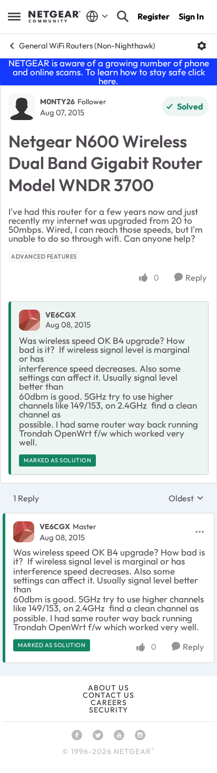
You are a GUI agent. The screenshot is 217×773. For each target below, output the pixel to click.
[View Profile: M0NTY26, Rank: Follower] (21, 107)
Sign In (191, 16)
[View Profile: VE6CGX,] (29, 320)
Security (108, 710)
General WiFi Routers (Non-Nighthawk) (87, 46)
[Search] (122, 16)
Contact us (108, 695)
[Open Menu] (201, 45)
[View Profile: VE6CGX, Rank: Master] (23, 531)
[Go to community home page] (54, 17)
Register (153, 16)
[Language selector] (97, 16)
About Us (108, 687)
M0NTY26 (57, 101)
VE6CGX (60, 315)
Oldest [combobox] (186, 498)
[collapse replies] (108, 518)
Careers (109, 702)
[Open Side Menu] (14, 16)
